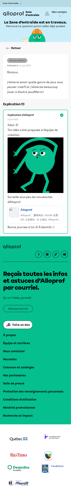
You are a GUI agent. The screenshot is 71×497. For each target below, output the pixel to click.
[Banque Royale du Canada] (52, 469)
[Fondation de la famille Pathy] (52, 439)
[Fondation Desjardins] (18, 469)
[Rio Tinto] (18, 456)
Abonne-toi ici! (18, 308)
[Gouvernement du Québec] (18, 439)
